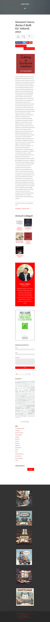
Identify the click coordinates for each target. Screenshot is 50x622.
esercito (27, 388)
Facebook (20, 390)
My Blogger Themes (29, 613)
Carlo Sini (21, 383)
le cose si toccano (18, 400)
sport (34, 413)
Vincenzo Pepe (17, 416)
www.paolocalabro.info (23, 615)
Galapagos (33, 391)
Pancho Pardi (24, 407)
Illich (19, 396)
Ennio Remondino (22, 388)
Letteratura (24, 400)
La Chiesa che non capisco (26, 398)
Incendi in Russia (18, 397)
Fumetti (29, 391)
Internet (22, 397)
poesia (29, 409)
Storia (23, 414)
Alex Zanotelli (20, 381)
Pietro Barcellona (32, 408)
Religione (33, 410)
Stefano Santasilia (18, 414)
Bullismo (29, 382)
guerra (26, 393)
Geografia (17, 392)
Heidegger (17, 394)
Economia (32, 387)
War (19, 417)
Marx (25, 403)
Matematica (24, 404)
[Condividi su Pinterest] (27, 42)
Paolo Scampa (33, 407)
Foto (26, 391)
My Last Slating (23, 405)
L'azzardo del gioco (27, 397)
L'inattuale (25, 4)
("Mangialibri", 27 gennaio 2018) (22, 208)
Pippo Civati (17, 409)
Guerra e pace (30, 393)
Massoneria (19, 404)
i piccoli (20, 394)
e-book (28, 387)
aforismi (16, 381)
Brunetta (25, 382)
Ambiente (29, 381)
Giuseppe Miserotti (31, 392)
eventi (16, 390)
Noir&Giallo (31, 406)
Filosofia (32, 390)
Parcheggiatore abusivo (19, 408)
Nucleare (19, 407)
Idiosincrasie (25, 394)
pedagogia (26, 408)
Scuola (33, 412)
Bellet (20, 382)
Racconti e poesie (27, 410)
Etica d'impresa (32, 388)
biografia (22, 382)
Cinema (24, 383)
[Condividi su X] (24, 42)
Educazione (17, 388)
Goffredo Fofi (23, 393)
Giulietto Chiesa (25, 392)
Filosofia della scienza (20, 391)
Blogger (27, 421)
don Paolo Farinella (22, 387)
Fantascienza (26, 390)
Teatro (25, 414)
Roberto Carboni (25, 412)
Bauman (16, 382)
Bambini (33, 381)
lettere (29, 400)
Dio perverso (17, 386)
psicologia (17, 410)
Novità (16, 407)
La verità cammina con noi (30, 399)
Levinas (31, 400)
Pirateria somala (24, 409)
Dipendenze (21, 386)
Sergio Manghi (26, 413)
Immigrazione (23, 396)
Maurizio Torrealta (29, 404)
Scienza (30, 412)
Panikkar (28, 407)
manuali (23, 403)
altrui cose (25, 381)
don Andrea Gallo (29, 386)
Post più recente (21, 46)
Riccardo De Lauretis (18, 412)
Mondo (34, 404)
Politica (33, 409)
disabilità (25, 386)
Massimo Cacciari (29, 403)
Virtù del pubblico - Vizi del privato (26, 416)
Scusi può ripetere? (19, 413)
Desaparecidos (27, 384)
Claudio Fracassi (32, 383)
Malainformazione (18, 403)
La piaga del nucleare (22, 399)
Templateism (27, 614)
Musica (19, 405)
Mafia (34, 402)
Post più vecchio (29, 48)
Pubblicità (21, 410)
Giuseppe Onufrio (18, 393)
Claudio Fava (28, 383)
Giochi (20, 392)
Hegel (34, 393)
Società (18, 37)
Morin (16, 405)
